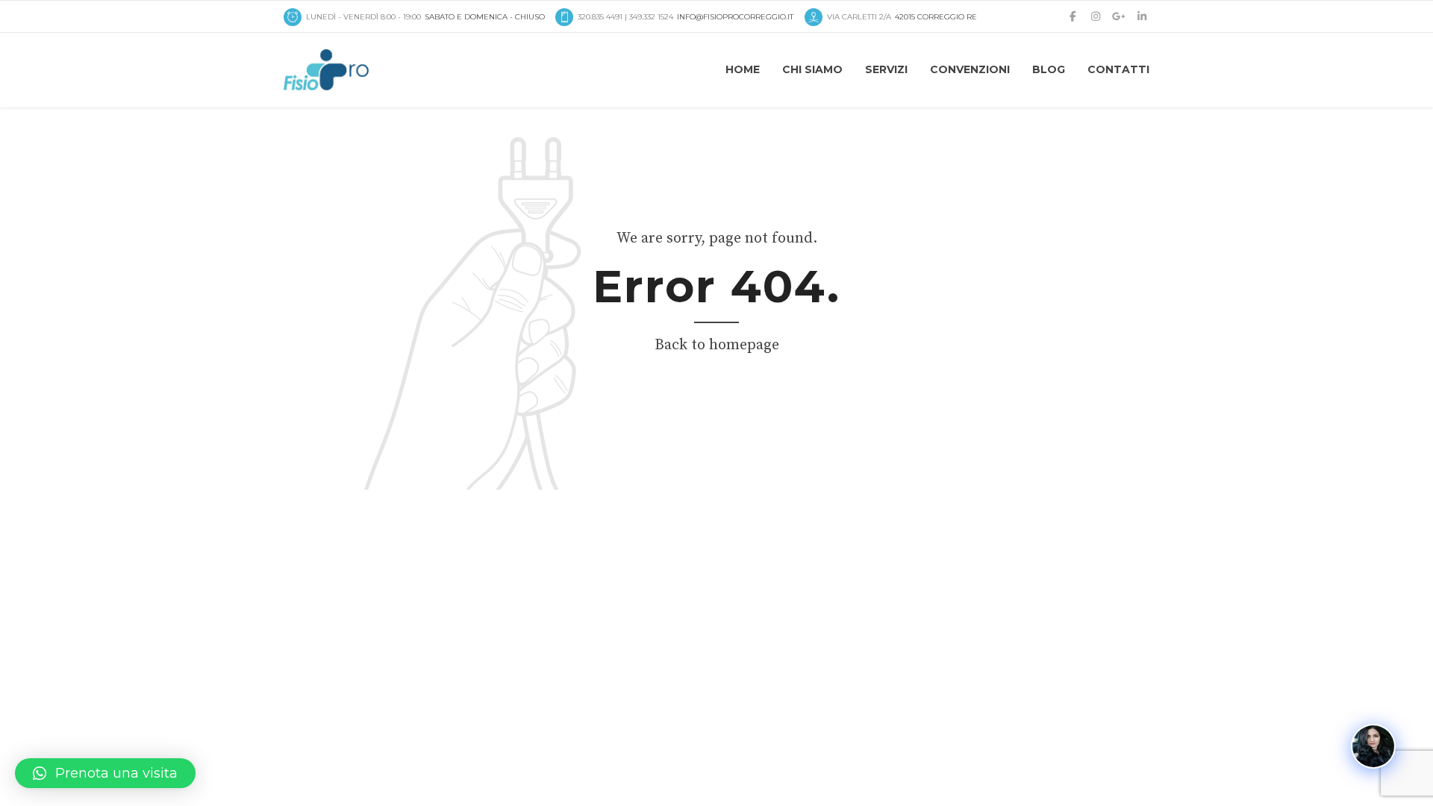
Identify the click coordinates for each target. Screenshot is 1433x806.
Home (742, 69)
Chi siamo (812, 69)
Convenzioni (970, 69)
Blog (1048, 69)
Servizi (886, 69)
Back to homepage (717, 345)
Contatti (1118, 69)
